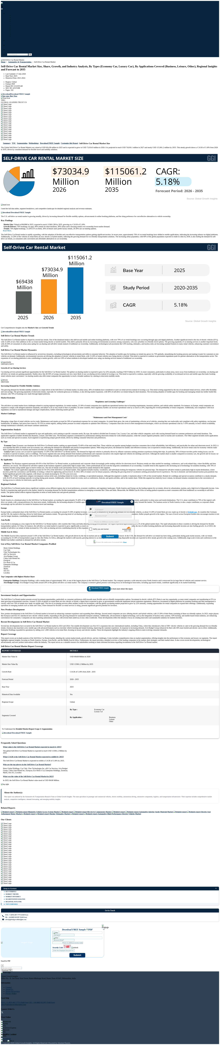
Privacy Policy (11, 994)
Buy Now (13, 96)
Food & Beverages (19, 24)
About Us (9, 989)
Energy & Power (19, 26)
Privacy (125, 542)
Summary (7, 143)
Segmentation (22, 143)
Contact (10, 50)
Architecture (17, 34)
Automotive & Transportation (24, 22)
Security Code (57, 948)
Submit (110, 536)
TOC (14, 143)
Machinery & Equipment (22, 19)
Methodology (34, 143)
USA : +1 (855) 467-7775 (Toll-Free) (16, 6)
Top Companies (12, 904)
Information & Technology (22, 15)
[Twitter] (2, 1013)
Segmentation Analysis (15, 899)
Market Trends (12, 894)
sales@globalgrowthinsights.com (15, 919)
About (9, 45)
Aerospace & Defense (20, 28)
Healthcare (16, 17)
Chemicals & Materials (21, 32)
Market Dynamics (13, 896)
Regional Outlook (14, 902)
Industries (11, 13)
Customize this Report (69, 143)
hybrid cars (192, 512)
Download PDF (7, 970)
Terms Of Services (13, 991)
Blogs (9, 41)
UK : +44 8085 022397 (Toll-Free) (44, 6)
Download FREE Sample (50, 143)
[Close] (105, 927)
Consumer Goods (19, 36)
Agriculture (17, 30)
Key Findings (11, 891)
